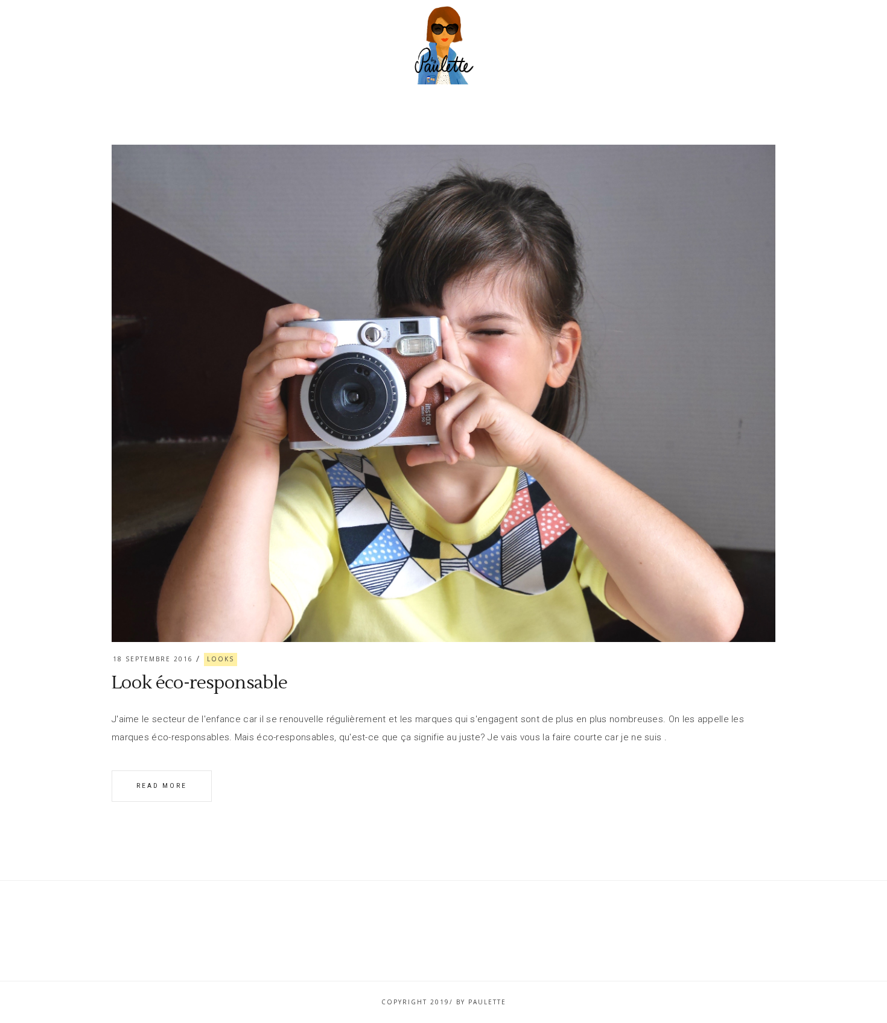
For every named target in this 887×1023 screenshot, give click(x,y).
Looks (220, 659)
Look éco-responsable (199, 682)
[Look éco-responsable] (443, 393)
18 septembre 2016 (153, 659)
